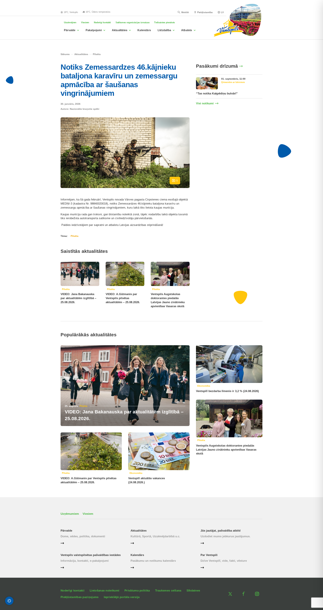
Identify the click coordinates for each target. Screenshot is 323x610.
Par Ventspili (209, 555)
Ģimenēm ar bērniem (233, 82)
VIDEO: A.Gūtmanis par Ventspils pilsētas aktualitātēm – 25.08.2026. (123, 298)
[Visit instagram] (257, 593)
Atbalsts (186, 30)
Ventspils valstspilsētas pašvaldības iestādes (91, 555)
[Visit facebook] (243, 593)
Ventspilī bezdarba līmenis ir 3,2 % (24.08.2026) (227, 391)
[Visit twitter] (230, 593)
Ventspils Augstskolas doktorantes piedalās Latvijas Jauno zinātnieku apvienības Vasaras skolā (226, 449)
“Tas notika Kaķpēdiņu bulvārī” (217, 93)
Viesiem (85, 22)
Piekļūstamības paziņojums (80, 597)
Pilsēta (66, 289)
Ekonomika (136, 473)
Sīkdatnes (193, 590)
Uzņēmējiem (70, 22)
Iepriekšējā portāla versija (122, 597)
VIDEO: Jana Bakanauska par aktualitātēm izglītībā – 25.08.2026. (78, 298)
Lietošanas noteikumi (104, 590)
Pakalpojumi (94, 30)
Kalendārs (144, 30)
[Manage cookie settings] (9, 601)
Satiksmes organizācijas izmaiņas (132, 22)
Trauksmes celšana (168, 590)
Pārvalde (70, 30)
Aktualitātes (119, 30)
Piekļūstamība (205, 12)
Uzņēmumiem (70, 513)
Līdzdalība (164, 30)
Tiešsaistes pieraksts (164, 22)
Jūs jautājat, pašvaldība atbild (220, 530)
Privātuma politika (137, 590)
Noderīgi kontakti (102, 22)
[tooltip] (96, 12)
